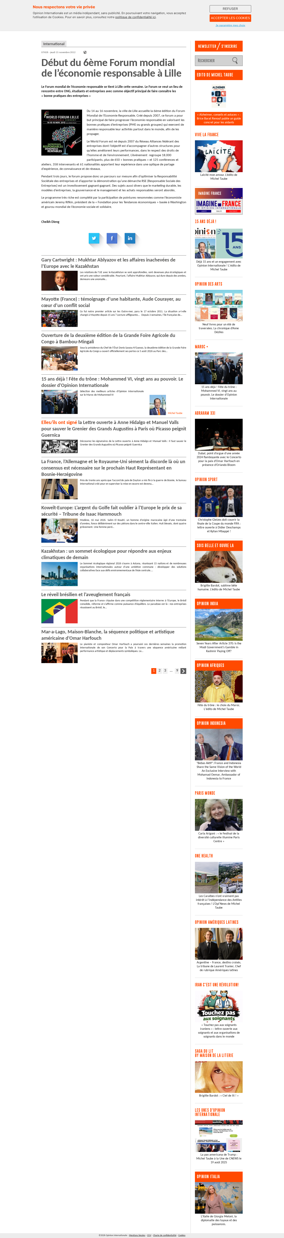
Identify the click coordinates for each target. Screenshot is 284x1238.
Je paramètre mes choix (230, 25)
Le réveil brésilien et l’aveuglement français (85, 594)
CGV (149, 1235)
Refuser (230, 8)
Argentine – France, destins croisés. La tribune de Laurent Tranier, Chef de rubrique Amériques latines (219, 966)
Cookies (181, 1235)
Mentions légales (137, 1235)
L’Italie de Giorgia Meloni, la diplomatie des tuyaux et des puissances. (219, 1220)
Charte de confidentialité (164, 1235)
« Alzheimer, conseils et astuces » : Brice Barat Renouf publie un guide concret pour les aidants (219, 118)
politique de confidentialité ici (135, 17)
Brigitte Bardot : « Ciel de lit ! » (219, 1095)
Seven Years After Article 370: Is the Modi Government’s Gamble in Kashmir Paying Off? (218, 647)
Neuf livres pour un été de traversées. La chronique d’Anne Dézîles (219, 328)
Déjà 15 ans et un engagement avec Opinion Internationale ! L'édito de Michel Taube (218, 265)
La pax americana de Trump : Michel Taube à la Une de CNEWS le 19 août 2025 (218, 1158)
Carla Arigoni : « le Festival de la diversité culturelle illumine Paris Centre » (219, 837)
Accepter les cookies (230, 18)
